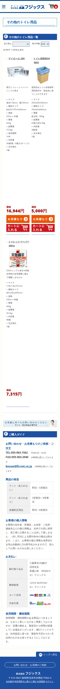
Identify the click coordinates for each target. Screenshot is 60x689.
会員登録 (41, 681)
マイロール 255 (16, 58)
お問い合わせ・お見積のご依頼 (30, 664)
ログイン (50, 681)
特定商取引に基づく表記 (25, 681)
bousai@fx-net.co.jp (19, 466)
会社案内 (10, 681)
